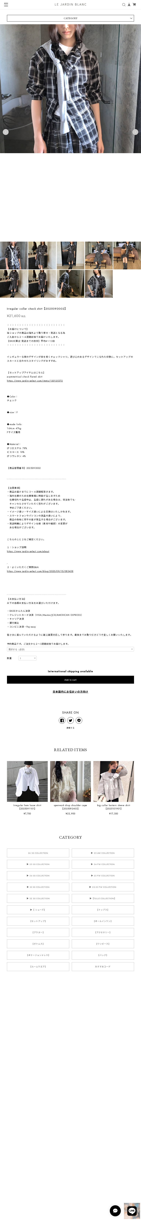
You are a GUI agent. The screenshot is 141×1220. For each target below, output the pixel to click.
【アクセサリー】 (103, 932)
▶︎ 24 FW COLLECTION (103, 864)
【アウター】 (38, 932)
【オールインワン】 (103, 921)
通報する (70, 727)
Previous (6, 132)
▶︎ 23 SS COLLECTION (38, 887)
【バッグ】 (102, 955)
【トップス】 (102, 909)
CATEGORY (70, 18)
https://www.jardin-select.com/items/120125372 (35, 380)
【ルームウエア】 (38, 966)
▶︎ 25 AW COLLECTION (103, 853)
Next (135, 132)
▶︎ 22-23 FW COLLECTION (102, 887)
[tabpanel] (70, 132)
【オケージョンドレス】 (38, 955)
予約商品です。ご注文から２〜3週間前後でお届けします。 (38, 643)
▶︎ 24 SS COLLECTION (38, 875)
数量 (9, 658)
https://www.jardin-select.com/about (28, 551)
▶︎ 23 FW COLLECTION (103, 875)
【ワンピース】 (103, 943)
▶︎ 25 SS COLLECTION (38, 864)
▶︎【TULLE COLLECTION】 (103, 898)
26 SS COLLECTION (38, 853)
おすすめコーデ (103, 966)
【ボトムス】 (38, 943)
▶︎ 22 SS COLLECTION (38, 898)
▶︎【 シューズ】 (38, 909)
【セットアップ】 (38, 921)
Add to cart (70, 679)
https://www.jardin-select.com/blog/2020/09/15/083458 (40, 571)
